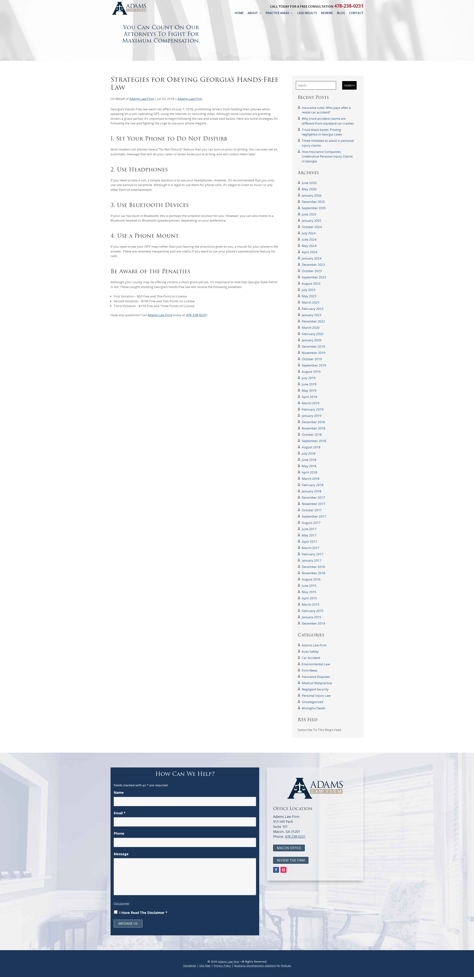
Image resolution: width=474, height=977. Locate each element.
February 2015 (312, 611)
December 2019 (313, 346)
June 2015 (309, 585)
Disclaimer (121, 903)
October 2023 (312, 271)
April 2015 (309, 598)
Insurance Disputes (316, 677)
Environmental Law (316, 664)
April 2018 (309, 472)
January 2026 (311, 195)
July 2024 (309, 233)
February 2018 (312, 485)
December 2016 (313, 567)
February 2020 (312, 334)
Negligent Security (315, 689)
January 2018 (311, 491)
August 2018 (311, 447)
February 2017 (312, 554)
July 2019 (309, 378)
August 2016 (311, 579)
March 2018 (310, 478)
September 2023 (314, 277)
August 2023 (311, 283)
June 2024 (309, 239)
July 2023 (309, 290)
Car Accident (311, 658)
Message (121, 854)
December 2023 (313, 264)
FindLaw (286, 965)
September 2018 (314, 441)
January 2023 (311, 315)
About (253, 13)
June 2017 (309, 529)
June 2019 (309, 384)
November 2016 (313, 573)
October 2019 (312, 359)
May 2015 (309, 592)
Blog (341, 13)
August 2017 (311, 523)
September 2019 (314, 365)
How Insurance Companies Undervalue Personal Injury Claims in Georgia (327, 156)
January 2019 (311, 416)
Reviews (327, 13)
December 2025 (313, 202)
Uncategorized (312, 702)
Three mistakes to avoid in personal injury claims (328, 143)
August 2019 (311, 371)
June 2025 (309, 214)
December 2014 (313, 623)
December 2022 (313, 321)
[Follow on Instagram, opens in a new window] (283, 870)
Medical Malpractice (317, 683)
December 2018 (313, 422)
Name (119, 792)
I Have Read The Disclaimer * (143, 912)
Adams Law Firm (141, 99)
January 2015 (311, 617)
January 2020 (311, 340)
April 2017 (309, 541)
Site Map (205, 965)
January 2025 (311, 220)
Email (120, 813)
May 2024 (309, 246)
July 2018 (309, 453)
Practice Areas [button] (277, 13)
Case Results (307, 13)
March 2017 (310, 548)
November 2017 (313, 504)
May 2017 (309, 535)
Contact (356, 13)
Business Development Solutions (255, 965)
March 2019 (310, 403)
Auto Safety (310, 651)
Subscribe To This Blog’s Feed (319, 730)
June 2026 (309, 183)
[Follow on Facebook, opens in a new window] (276, 870)
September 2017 (314, 516)
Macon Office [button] (289, 848)
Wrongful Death (313, 708)
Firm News (309, 670)
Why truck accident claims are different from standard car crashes (328, 121)
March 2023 (310, 302)
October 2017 (312, 510)
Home (239, 13)
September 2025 (314, 208)
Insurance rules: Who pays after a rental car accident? (326, 110)
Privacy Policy (222, 965)
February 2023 (312, 309)
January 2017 (311, 560)
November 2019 (313, 353)
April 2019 (309, 397)
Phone (119, 833)
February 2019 (312, 409)
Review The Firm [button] (291, 860)
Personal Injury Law (316, 695)
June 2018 (309, 460)
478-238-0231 (348, 6)
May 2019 (309, 390)
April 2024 (309, 252)
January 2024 (311, 258)
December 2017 (313, 497)
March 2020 (310, 327)
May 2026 (309, 189)
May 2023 (309, 296)
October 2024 (312, 227)
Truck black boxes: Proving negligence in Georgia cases (322, 132)
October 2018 (312, 434)
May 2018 (309, 466)
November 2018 (313, 428)
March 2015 (310, 604)
